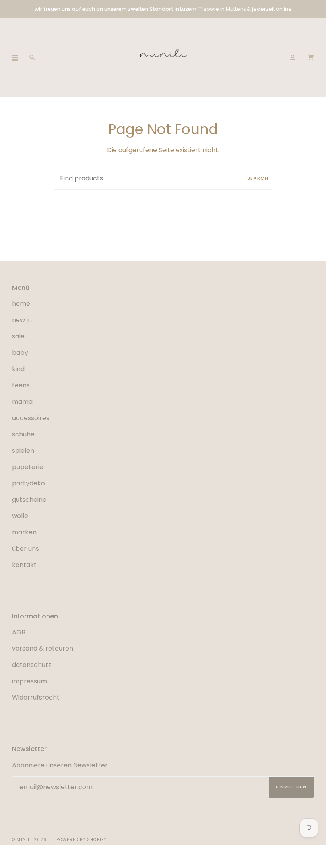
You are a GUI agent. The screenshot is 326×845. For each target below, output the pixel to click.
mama (22, 401)
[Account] (293, 57)
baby (20, 352)
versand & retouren (42, 648)
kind (18, 369)
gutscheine (29, 499)
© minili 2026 (29, 840)
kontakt (24, 564)
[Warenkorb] (310, 57)
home (21, 303)
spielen (23, 450)
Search (257, 178)
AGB (18, 632)
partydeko (28, 483)
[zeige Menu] (18, 57)
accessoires (30, 417)
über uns (25, 548)
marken (24, 532)
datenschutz (31, 664)
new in (22, 320)
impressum (29, 681)
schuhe (23, 434)
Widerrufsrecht (36, 697)
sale (18, 336)
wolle (20, 515)
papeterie (27, 466)
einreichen (291, 787)
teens (21, 385)
